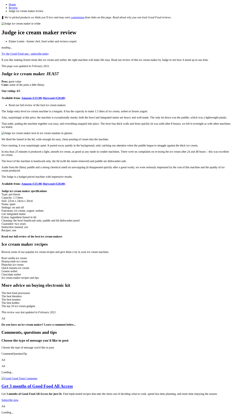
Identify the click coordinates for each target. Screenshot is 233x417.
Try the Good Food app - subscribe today (25, 53)
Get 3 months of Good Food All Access (37, 386)
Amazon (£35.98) (31, 98)
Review (13, 7)
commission (77, 17)
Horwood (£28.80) (54, 98)
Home (12, 4)
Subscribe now (10, 400)
